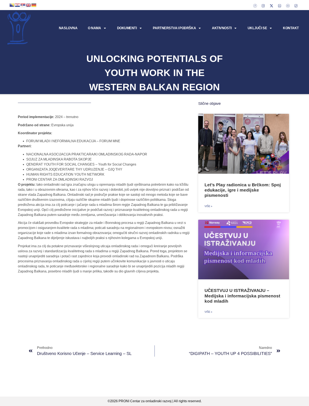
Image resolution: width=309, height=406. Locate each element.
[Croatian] (17, 5)
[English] (28, 5)
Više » (208, 206)
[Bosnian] (12, 5)
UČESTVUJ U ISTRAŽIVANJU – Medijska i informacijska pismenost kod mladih (242, 295)
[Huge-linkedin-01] (279, 5)
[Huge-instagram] (263, 5)
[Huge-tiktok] (296, 5)
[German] (34, 5)
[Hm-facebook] (255, 5)
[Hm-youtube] (287, 5)
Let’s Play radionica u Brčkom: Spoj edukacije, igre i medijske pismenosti (243, 190)
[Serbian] (23, 5)
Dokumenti (127, 28)
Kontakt (291, 28)
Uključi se (257, 28)
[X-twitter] (271, 5)
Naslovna (68, 28)
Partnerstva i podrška (174, 28)
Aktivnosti (222, 28)
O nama (94, 28)
